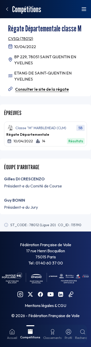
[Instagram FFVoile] (20, 294)
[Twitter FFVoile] (30, 294)
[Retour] (7, 9)
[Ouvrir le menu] (84, 9)
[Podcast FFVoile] (71, 294)
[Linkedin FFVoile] (61, 294)
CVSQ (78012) (20, 38)
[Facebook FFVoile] (40, 294)
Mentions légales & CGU (45, 305)
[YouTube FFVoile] (51, 294)
